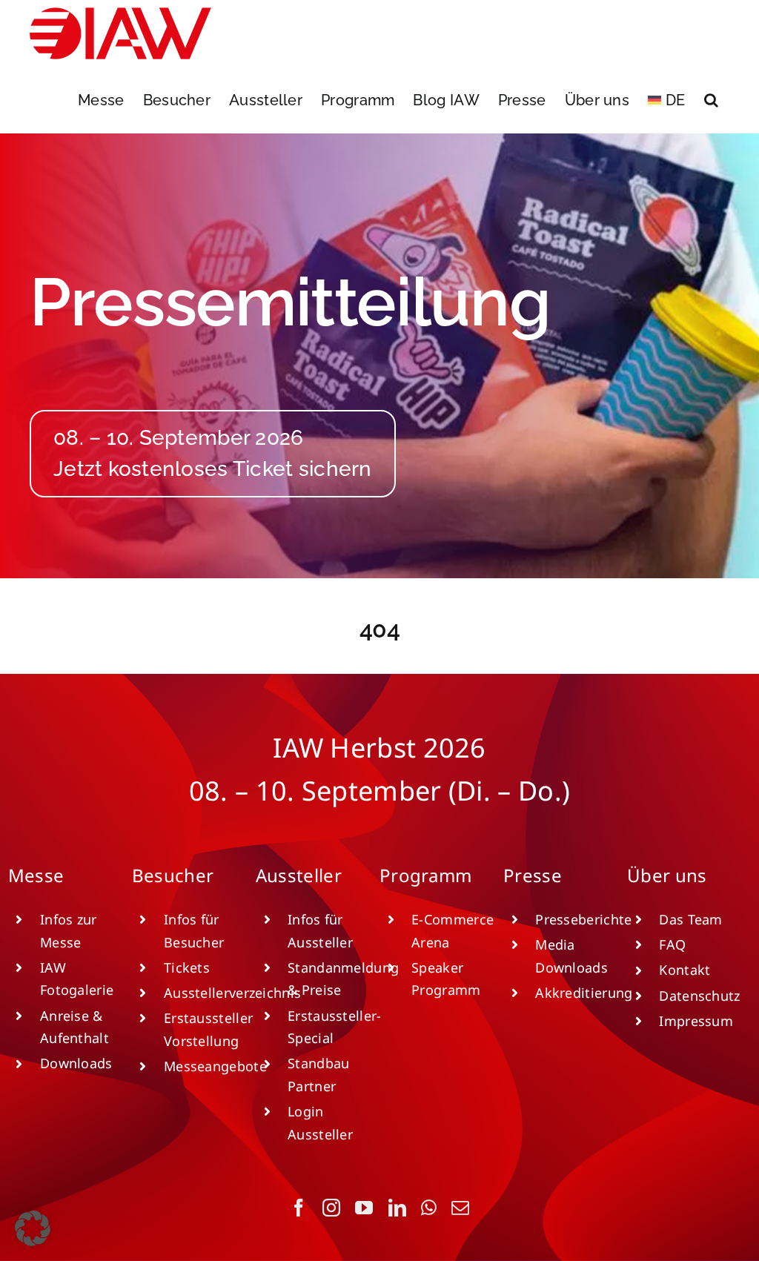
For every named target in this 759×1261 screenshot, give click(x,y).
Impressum (696, 1021)
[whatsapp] (429, 1208)
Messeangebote (215, 1066)
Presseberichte (583, 919)
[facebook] (299, 1208)
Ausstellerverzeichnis (232, 993)
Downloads (76, 1063)
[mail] (460, 1208)
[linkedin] (397, 1208)
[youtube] (364, 1208)
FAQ (672, 944)
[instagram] (331, 1208)
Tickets (187, 967)
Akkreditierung (583, 993)
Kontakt (684, 970)
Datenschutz (699, 996)
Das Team (690, 919)
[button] (711, 100)
